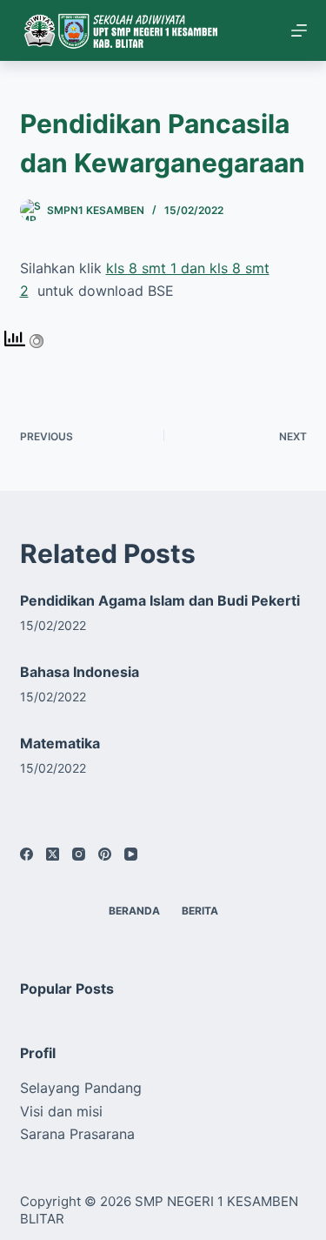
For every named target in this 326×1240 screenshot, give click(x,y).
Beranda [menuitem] (134, 910)
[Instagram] (78, 854)
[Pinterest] (104, 854)
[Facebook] (26, 854)
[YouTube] (130, 854)
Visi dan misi (61, 1111)
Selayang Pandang (81, 1087)
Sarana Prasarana (77, 1134)
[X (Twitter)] (52, 854)
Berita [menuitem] (200, 910)
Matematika (60, 743)
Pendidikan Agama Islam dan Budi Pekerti (160, 600)
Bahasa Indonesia (79, 671)
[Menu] (299, 30)
